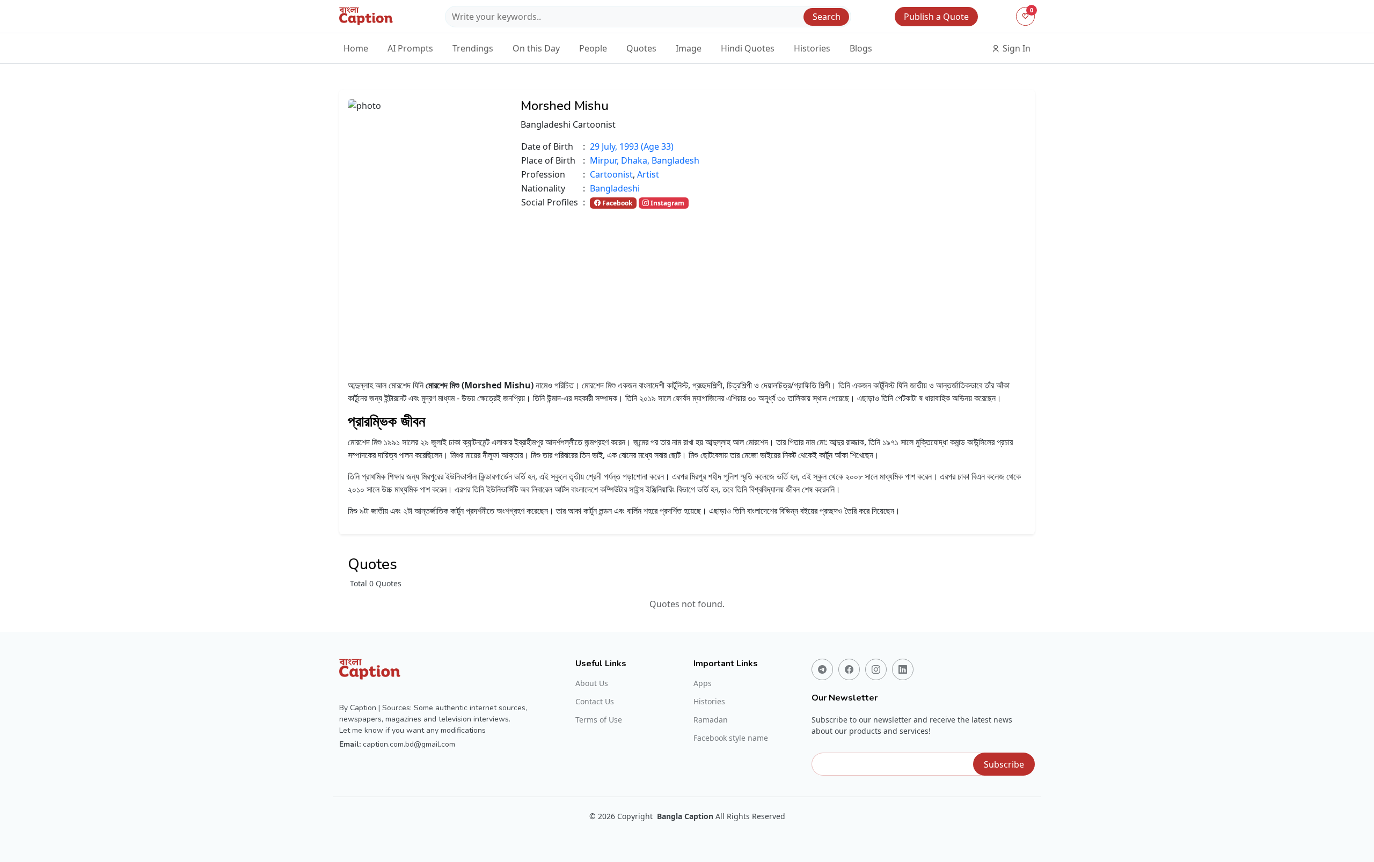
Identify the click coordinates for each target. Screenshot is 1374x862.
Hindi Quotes (747, 48)
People (593, 48)
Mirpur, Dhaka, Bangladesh (644, 160)
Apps (702, 683)
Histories (812, 48)
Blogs (861, 48)
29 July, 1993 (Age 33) (632, 146)
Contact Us (594, 701)
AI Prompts (410, 48)
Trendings (472, 48)
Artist (648, 174)
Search (827, 17)
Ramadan (710, 720)
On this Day (536, 48)
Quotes (641, 48)
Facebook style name (730, 738)
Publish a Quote (936, 17)
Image (688, 48)
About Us (591, 683)
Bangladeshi (615, 188)
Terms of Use (598, 720)
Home (356, 48)
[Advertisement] (687, 290)
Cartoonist (611, 174)
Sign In (1015, 48)
